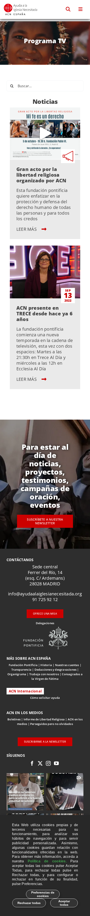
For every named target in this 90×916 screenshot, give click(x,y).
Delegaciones (45, 623)
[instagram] (48, 763)
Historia (46, 665)
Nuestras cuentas (67, 665)
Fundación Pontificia (23, 665)
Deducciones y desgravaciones (55, 670)
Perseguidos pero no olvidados (51, 724)
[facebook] (32, 763)
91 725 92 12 (45, 599)
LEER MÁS (27, 229)
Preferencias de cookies (42, 894)
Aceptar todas (64, 902)
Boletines (14, 719)
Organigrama (16, 674)
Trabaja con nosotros (44, 674)
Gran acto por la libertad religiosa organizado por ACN (41, 175)
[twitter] (40, 763)
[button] (68, 9)
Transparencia (21, 670)
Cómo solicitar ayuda (45, 698)
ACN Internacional (25, 691)
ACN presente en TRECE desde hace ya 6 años (44, 313)
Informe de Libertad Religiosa (44, 719)
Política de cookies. (47, 861)
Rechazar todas (29, 903)
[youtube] (56, 763)
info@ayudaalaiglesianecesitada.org (45, 594)
